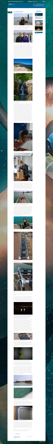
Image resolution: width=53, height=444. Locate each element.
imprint (44, 441)
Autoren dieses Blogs (38, 17)
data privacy (41, 441)
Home (36, 16)
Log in (44, 1)
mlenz (19, 433)
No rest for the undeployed (29, 436)
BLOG (12, 4)
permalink (18, 434)
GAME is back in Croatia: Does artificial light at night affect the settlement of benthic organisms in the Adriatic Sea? (17, 437)
